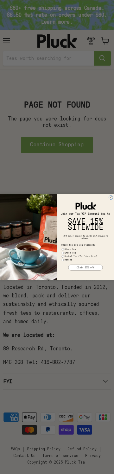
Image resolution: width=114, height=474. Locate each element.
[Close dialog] (111, 198)
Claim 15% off (85, 267)
